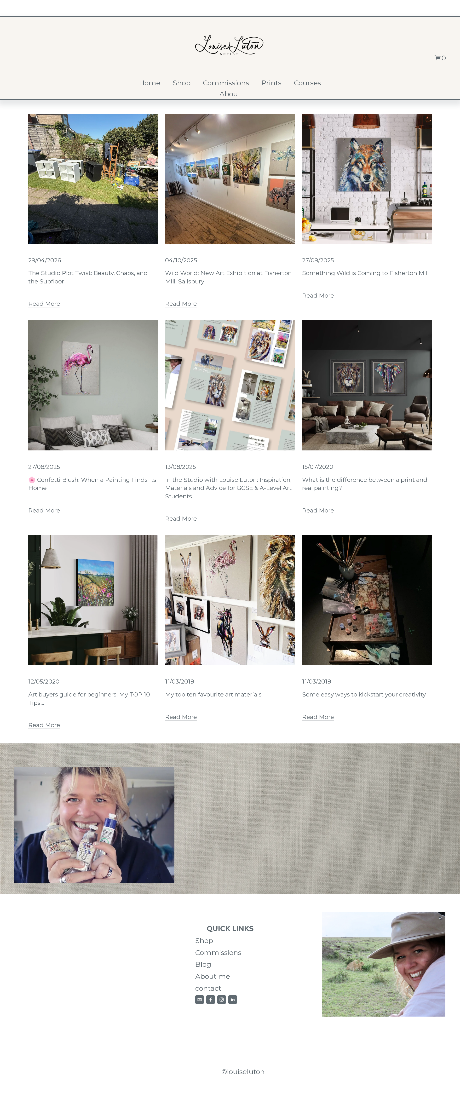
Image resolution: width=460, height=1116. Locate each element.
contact (208, 988)
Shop (181, 83)
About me (212, 976)
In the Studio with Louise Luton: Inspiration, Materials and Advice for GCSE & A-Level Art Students (228, 488)
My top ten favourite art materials (213, 694)
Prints (271, 83)
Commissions (226, 83)
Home (149, 83)
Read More (44, 303)
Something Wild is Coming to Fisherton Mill (365, 272)
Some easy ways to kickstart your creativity (364, 694)
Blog (203, 964)
